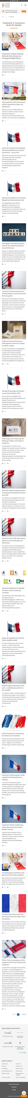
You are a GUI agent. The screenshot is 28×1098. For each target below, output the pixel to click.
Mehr (24, 11)
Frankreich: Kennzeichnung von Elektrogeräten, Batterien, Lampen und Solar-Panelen (13, 343)
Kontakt (14, 1089)
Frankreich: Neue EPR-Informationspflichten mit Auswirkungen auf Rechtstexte (14, 541)
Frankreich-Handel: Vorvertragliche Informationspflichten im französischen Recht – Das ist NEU (13, 150)
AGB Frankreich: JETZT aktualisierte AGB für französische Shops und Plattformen (13, 104)
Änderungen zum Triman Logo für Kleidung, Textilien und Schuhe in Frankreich (13, 441)
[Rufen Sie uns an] (10, 1)
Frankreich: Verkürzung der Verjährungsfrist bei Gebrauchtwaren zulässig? (13, 777)
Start (3, 16)
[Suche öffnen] (21, 5)
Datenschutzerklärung (14, 1084)
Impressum (14, 1086)
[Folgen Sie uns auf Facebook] (17, 0)
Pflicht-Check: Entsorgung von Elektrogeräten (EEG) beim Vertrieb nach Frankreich (14, 962)
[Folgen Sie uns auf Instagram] (15, 0)
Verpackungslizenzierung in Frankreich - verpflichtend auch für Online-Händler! (13, 688)
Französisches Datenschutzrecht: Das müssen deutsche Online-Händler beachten (14, 916)
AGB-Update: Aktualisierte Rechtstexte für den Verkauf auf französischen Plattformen (13, 246)
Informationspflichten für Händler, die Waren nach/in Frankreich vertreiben (13, 590)
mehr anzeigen (23, 1052)
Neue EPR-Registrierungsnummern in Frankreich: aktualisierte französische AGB (14, 493)
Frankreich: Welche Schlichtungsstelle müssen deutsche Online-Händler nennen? (13, 827)
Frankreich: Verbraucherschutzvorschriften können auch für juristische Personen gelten (14, 294)
